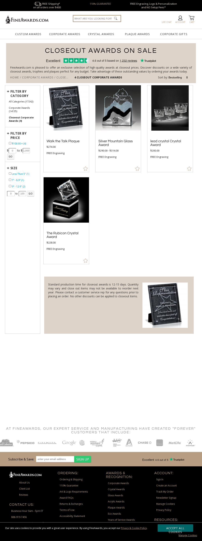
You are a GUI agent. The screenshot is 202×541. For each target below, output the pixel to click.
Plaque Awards (137, 34)
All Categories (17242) (21, 101)
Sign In (159, 479)
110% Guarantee (69, 485)
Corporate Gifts (173, 34)
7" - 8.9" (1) (18, 180)
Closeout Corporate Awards (99, 77)
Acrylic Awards (116, 501)
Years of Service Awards (121, 519)
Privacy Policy (163, 510)
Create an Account (166, 485)
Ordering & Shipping (71, 479)
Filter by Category (19, 93)
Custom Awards (28, 34)
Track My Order (165, 491)
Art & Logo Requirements (74, 491)
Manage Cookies (188, 535)
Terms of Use (67, 510)
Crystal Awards (101, 34)
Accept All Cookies (175, 529)
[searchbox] (97, 18)
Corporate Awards (64, 34)
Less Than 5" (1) (20, 174)
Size (13, 168)
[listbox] (178, 77)
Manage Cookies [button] (165, 504)
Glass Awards (115, 495)
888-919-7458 (19, 517)
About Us (24, 482)
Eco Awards (114, 513)
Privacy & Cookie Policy (134, 528)
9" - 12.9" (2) (18, 186)
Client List (24, 488)
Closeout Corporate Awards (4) (21, 119)
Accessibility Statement (72, 516)
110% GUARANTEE (100, 4)
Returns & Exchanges (71, 504)
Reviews (23, 494)
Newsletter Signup (166, 497)
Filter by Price (18, 135)
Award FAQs (66, 497)
